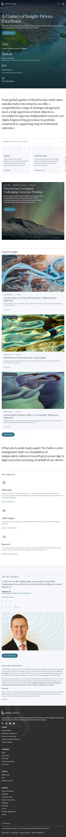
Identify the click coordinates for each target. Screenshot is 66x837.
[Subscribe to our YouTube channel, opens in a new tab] (14, 724)
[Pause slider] (6, 601)
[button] (8, 434)
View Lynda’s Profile (8, 597)
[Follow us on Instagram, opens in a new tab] (6, 724)
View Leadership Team (10, 655)
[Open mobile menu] (63, 4)
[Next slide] (63, 141)
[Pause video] (64, 19)
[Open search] (58, 4)
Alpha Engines (10, 81)
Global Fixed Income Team (29, 593)
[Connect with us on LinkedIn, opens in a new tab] (10, 724)
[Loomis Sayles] (9, 4)
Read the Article (10, 209)
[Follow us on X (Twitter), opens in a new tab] (2, 724)
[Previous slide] (2, 601)
